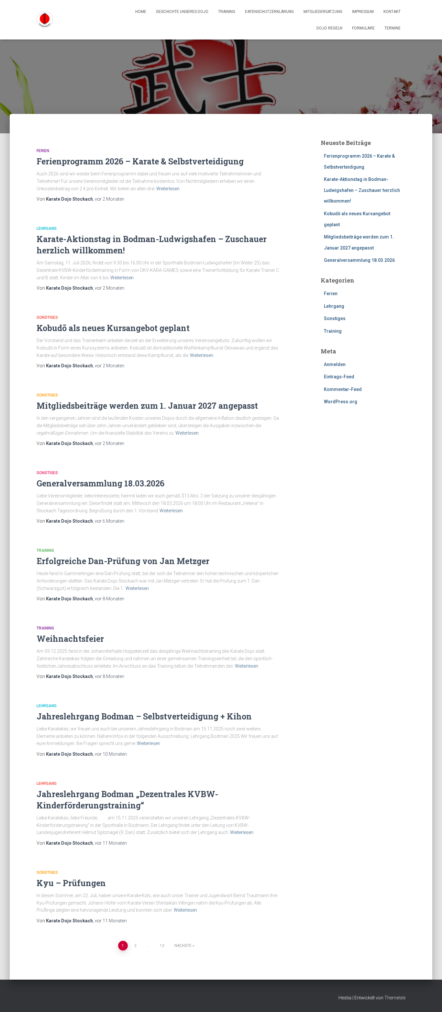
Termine (392, 28)
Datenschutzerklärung (269, 11)
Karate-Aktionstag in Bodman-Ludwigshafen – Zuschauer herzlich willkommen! (362, 190)
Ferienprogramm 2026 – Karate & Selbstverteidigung (140, 161)
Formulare (363, 28)
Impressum (363, 11)
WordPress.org (340, 401)
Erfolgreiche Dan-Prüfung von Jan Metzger (123, 561)
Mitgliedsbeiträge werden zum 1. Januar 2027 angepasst (147, 405)
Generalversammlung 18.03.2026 (100, 483)
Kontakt (392, 11)
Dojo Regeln (329, 28)
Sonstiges (47, 317)
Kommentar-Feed (343, 389)
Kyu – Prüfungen (71, 883)
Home (140, 11)
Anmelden (335, 364)
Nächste (183, 945)
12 (162, 945)
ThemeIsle (394, 997)
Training (226, 11)
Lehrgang (47, 228)
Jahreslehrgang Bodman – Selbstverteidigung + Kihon (144, 716)
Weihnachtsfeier (70, 638)
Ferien (43, 151)
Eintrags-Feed (339, 376)
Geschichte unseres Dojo (182, 11)
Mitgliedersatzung (323, 11)
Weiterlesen (168, 188)
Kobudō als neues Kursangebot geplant (113, 328)
